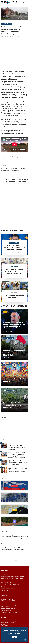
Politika (14, 292)
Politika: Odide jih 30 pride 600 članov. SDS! (14, 296)
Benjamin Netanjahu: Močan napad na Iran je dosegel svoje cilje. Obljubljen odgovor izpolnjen (14, 325)
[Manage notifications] (25, 639)
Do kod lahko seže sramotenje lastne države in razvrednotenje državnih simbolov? (14, 353)
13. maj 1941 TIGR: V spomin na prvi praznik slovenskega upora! (13, 169)
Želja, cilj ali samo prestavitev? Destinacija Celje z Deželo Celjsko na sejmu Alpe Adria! (17, 462)
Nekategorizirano (6, 23)
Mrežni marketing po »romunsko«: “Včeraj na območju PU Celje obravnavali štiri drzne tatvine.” (17, 469)
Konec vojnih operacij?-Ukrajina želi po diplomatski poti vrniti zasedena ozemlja (14, 247)
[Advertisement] (14, 53)
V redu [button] (14, 637)
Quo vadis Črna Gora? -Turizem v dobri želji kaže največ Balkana (12, 405)
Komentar (14, 266)
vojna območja (14, 242)
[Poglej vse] (14, 485)
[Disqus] (14, 207)
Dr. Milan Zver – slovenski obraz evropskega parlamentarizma (17, 180)
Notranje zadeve (8, 338)
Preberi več (17, 633)
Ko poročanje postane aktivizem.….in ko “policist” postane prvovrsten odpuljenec (14, 271)
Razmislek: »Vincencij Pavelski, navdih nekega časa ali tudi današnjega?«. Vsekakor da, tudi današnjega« (17, 446)
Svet (4, 312)
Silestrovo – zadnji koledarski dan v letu (13, 380)
